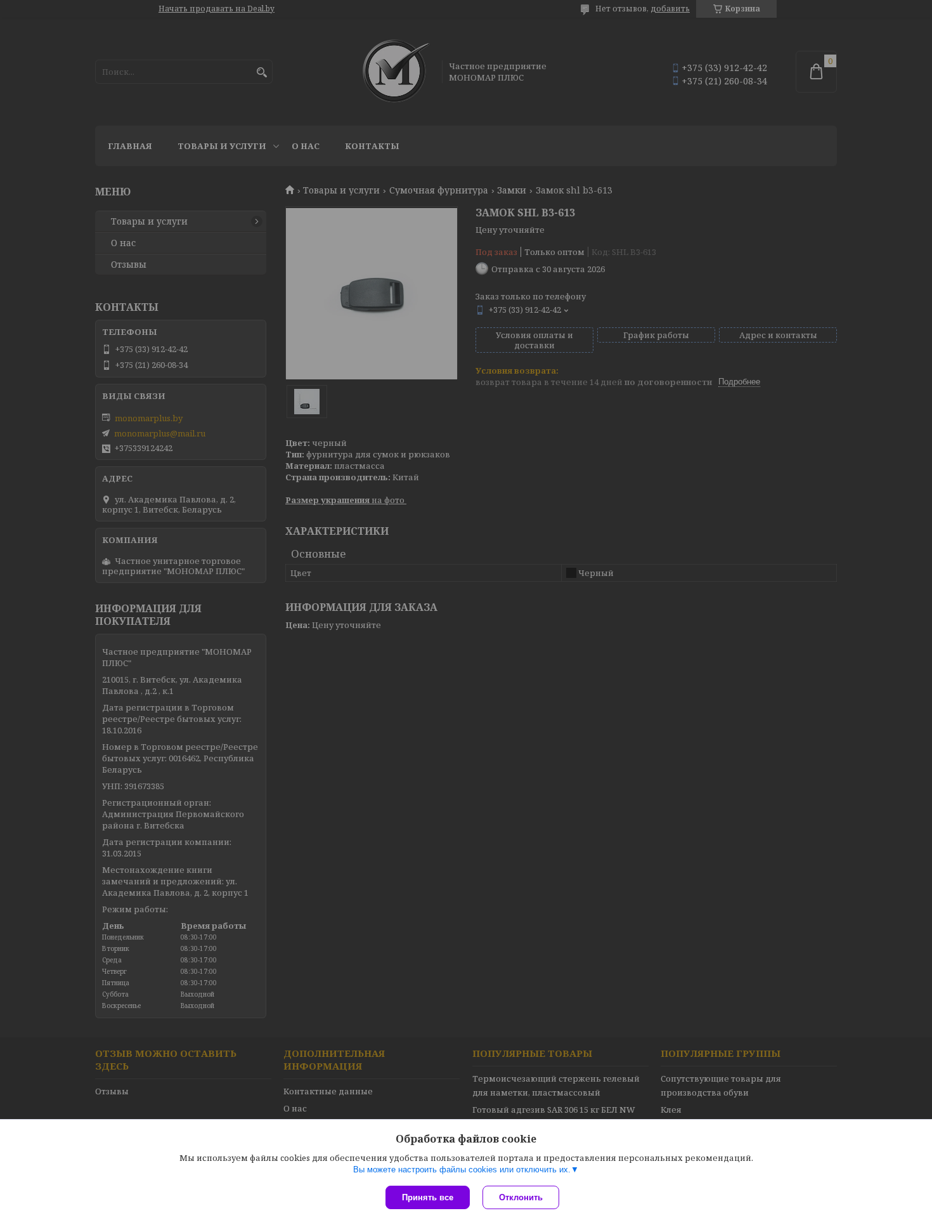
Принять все (427, 1197)
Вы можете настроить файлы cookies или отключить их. (462, 1169)
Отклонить (521, 1197)
